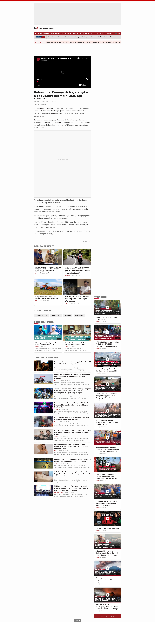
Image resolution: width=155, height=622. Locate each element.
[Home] (44, 28)
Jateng (76, 37)
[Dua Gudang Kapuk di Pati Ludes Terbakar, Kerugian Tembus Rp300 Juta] (43, 421)
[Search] (119, 33)
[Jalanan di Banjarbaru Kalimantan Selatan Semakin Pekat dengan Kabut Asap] (107, 541)
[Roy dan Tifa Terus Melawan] (107, 518)
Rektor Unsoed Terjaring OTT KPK (57, 42)
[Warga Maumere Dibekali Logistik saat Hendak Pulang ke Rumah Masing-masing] (107, 437)
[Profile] (116, 33)
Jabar (60, 37)
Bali (99, 37)
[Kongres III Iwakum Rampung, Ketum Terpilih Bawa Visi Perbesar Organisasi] (43, 365)
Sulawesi (107, 37)
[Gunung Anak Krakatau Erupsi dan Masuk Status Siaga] (107, 568)
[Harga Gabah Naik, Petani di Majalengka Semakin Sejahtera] (48, 287)
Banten (68, 37)
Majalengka (39, 108)
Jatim (93, 37)
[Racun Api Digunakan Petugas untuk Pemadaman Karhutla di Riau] (107, 410)
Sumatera (51, 37)
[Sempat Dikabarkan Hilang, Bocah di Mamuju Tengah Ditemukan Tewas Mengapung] (107, 491)
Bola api (54, 113)
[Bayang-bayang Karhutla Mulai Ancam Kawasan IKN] (107, 359)
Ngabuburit (60, 123)
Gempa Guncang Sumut (77, 42)
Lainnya (116, 37)
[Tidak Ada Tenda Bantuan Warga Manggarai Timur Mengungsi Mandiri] (107, 384)
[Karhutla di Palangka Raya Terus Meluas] (107, 307)
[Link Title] (35, 98)
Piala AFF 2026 (106, 42)
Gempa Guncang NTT (93, 42)
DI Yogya (85, 37)
